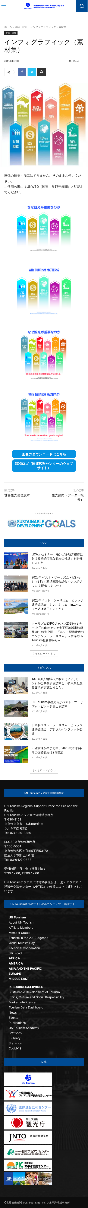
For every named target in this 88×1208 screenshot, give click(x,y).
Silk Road (15, 953)
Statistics (15, 1033)
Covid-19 (15, 1048)
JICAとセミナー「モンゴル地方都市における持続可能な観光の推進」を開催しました (57, 558)
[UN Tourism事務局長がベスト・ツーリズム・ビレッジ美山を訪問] (16, 708)
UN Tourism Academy (24, 1028)
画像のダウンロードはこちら (44, 454)
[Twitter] (32, 72)
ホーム (8, 27)
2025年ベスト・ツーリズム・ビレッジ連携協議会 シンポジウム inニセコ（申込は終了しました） (57, 605)
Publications (17, 1022)
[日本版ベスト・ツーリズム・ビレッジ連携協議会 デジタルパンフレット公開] (16, 731)
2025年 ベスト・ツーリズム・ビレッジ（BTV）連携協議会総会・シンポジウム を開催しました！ (57, 581)
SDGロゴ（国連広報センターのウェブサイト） (44, 465)
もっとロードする (42, 653)
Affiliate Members (21, 927)
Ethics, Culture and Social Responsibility (36, 997)
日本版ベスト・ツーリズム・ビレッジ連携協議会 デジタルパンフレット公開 (57, 729)
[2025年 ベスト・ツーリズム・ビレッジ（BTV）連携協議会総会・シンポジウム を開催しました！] (16, 584)
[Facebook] (22, 72)
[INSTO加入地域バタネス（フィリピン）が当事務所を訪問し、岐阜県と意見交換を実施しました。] (16, 685)
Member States (19, 932)
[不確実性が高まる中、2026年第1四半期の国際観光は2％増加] (16, 754)
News (13, 1012)
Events (13, 1017)
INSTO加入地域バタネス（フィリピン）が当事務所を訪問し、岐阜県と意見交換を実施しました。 (57, 683)
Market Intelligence (22, 1002)
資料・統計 (21, 27)
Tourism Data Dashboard (26, 1007)
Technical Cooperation (24, 948)
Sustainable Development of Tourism (34, 992)
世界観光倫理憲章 (17, 495)
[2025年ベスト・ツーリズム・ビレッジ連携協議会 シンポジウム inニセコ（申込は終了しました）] (16, 607)
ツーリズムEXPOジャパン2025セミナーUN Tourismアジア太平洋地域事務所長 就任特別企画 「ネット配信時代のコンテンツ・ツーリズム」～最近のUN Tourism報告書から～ (58, 632)
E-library (15, 1038)
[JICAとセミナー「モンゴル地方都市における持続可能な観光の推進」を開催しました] (16, 560)
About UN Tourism (21, 922)
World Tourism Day (22, 943)
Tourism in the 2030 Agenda (28, 938)
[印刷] (41, 72)
